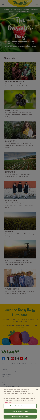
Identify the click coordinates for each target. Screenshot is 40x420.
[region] (20, 403)
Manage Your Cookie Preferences (20, 406)
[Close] (37, 390)
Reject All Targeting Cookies (20, 411)
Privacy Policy (8, 402)
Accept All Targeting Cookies (20, 416)
